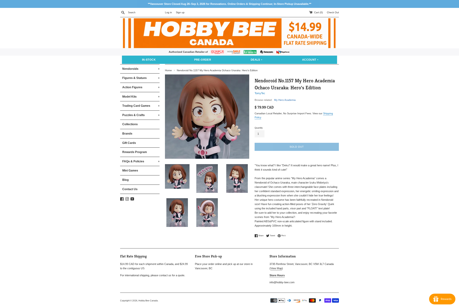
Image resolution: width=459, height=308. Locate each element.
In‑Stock (149, 59)
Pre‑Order (202, 59)
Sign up (180, 12)
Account (309, 59)
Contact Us (130, 189)
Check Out (333, 12)
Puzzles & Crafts (141, 115)
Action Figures (141, 87)
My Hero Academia (285, 99)
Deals (255, 59)
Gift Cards (129, 142)
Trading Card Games (141, 105)
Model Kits (141, 96)
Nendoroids (141, 68)
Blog (125, 179)
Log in (168, 12)
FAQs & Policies (141, 161)
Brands (127, 133)
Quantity (259, 128)
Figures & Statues (141, 77)
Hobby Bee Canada (148, 300)
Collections (130, 124)
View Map (276, 268)
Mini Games (130, 170)
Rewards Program (134, 152)
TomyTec (260, 93)
